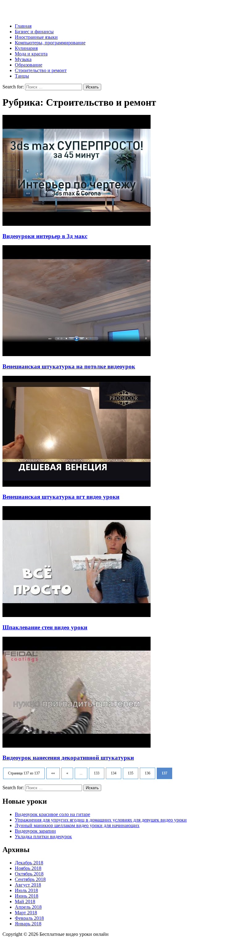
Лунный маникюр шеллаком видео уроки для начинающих (77, 825)
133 (96, 773)
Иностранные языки (36, 37)
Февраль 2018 (29, 918)
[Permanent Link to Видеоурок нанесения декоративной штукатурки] (76, 746)
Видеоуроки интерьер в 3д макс (44, 236)
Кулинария (26, 48)
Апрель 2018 (28, 907)
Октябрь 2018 (29, 873)
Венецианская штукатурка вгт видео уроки (60, 496)
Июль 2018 (26, 890)
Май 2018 (25, 901)
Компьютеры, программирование (50, 42)
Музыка (23, 59)
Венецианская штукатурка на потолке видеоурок (68, 366)
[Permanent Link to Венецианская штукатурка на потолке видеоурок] (76, 354)
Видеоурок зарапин (35, 831)
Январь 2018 (28, 923)
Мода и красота (31, 53)
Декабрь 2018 (29, 862)
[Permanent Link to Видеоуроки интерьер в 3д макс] (76, 224)
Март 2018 (26, 912)
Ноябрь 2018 (28, 868)
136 (147, 773)
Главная (23, 26)
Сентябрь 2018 (30, 879)
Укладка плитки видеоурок (43, 836)
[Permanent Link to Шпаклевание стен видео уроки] (76, 615)
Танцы (22, 76)
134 (113, 773)
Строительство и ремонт (41, 70)
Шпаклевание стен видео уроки (44, 627)
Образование (28, 64)
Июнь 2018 (26, 896)
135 (130, 773)
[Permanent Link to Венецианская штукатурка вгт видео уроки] (76, 485)
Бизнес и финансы (34, 31)
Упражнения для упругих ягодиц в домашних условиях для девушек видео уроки (101, 819)
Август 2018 (28, 884)
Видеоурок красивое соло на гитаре (52, 814)
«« (53, 773)
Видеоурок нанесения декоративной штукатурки (68, 757)
